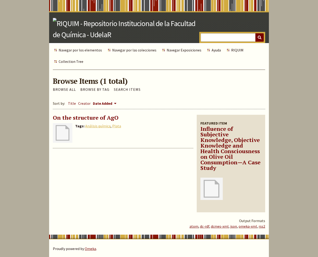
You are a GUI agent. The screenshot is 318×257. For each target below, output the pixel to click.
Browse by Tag (94, 89)
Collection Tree (71, 61)
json (233, 226)
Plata (116, 126)
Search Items (127, 89)
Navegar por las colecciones (134, 50)
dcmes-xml (220, 226)
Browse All (64, 89)
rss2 (262, 226)
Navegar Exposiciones (184, 50)
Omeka (90, 248)
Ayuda (216, 50)
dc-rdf (204, 226)
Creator (84, 103)
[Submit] (259, 37)
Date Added (103, 103)
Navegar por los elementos (80, 50)
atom (193, 226)
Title (72, 103)
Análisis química (98, 126)
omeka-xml (248, 226)
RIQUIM (237, 50)
